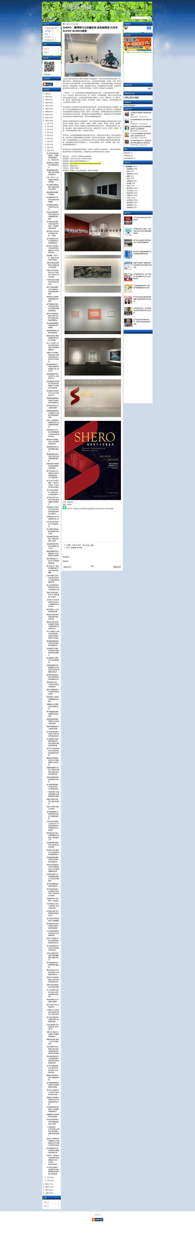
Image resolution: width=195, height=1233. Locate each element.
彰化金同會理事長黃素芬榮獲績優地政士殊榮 (53, 1122)
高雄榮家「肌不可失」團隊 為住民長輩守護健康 (53, 258)
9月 (48, 147)
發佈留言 (66, 561)
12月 (49, 1180)
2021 (47, 118)
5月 (48, 135)
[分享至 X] (90, 545)
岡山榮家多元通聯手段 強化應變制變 (53, 660)
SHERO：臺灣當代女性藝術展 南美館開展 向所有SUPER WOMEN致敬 (53, 1160)
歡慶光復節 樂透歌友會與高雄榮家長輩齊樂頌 (53, 466)
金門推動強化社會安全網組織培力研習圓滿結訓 (53, 241)
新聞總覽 (129, 166)
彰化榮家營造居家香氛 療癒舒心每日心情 (53, 546)
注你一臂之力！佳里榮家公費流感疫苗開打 (53, 180)
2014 (47, 97)
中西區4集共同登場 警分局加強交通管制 (53, 282)
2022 (47, 121)
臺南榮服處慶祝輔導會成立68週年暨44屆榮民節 (53, 643)
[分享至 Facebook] (92, 545)
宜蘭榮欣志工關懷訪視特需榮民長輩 (53, 706)
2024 (47, 1187)
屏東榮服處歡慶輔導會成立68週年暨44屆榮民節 (53, 860)
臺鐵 (46, 33)
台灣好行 (48, 37)
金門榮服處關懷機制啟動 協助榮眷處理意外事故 (53, 1085)
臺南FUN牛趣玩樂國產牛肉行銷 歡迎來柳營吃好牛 (53, 980)
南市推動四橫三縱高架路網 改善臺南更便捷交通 (53, 1150)
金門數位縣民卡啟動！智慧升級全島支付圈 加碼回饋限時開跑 (142, 231)
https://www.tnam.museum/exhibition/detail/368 (85, 163)
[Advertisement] (141, 67)
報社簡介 (53, 18)
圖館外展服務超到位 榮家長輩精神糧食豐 (53, 692)
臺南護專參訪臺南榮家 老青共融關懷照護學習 (53, 172)
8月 (48, 144)
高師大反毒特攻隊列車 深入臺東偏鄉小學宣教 (53, 595)
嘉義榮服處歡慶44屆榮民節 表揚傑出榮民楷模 (53, 721)
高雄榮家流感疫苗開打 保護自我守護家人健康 (53, 539)
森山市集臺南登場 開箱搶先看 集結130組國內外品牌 (53, 587)
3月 (48, 129)
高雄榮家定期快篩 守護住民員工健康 (53, 207)
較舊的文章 (117, 567)
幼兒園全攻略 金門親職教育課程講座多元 (53, 913)
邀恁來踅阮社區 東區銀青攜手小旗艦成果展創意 (53, 972)
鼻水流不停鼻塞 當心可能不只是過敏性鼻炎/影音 (53, 1092)
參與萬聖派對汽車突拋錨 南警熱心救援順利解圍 (53, 926)
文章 (47, 49)
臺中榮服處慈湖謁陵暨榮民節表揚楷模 (53, 714)
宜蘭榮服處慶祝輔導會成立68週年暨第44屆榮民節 (53, 400)
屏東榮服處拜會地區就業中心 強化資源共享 (53, 376)
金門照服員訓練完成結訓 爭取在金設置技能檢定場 (53, 734)
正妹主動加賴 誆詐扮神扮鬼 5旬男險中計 (53, 1027)
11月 (49, 1177)
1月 (48, 123)
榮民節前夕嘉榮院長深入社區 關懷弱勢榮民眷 (53, 442)
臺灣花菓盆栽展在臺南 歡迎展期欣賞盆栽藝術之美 (53, 677)
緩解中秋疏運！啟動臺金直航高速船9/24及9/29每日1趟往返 (142, 265)
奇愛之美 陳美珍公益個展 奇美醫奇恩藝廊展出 (53, 1034)
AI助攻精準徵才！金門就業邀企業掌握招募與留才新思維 (142, 310)
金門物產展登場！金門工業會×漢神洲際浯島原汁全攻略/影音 (142, 276)
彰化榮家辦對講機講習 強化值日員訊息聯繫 (53, 845)
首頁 (45, 18)
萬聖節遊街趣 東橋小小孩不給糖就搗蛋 (53, 1042)
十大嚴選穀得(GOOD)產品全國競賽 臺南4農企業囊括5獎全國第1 (53, 1131)
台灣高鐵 (48, 31)
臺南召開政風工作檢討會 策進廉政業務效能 (53, 561)
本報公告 (62, 18)
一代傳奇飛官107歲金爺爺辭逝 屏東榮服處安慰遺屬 (53, 794)
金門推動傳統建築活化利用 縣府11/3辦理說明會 (52, 787)
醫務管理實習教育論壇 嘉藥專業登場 (53, 1078)
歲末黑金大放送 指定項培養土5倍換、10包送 (53, 233)
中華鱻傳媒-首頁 (50, 28)
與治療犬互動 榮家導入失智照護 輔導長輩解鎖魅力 (53, 852)
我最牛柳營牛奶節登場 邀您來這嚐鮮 (53, 801)
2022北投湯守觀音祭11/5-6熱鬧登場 (53, 524)
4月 (48, 132)
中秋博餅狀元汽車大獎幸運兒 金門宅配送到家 (53, 906)
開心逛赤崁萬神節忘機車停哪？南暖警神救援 (53, 1019)
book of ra (97, 1214)
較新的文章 (67, 567)
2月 (48, 126)
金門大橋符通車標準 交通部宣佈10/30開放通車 (52, 492)
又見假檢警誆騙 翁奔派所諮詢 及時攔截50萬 (53, 933)
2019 (47, 112)
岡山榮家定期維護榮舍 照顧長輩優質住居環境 (53, 187)
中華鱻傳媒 (77, 6)
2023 (47, 1184)
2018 (47, 109)
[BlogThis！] (88, 545)
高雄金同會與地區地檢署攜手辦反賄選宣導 (53, 617)
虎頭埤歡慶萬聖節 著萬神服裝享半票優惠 (53, 325)
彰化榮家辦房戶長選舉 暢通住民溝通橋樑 (53, 200)
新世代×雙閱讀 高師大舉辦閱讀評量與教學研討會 (53, 941)
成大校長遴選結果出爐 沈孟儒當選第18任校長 (53, 948)
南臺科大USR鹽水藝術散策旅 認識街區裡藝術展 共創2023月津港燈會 (53, 357)
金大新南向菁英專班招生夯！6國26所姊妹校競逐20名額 (142, 322)
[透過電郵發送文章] (83, 545)
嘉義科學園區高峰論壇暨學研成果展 (53, 779)
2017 (47, 106)
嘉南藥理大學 (49, 39)
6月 (48, 138)
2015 (47, 100)
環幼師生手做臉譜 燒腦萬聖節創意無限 (53, 299)
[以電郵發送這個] (86, 545)
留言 (47, 52)
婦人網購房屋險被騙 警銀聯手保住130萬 (53, 531)
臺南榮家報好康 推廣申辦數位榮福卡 (53, 449)
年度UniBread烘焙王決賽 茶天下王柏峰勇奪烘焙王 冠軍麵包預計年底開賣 (53, 825)
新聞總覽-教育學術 (76, 547)
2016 (47, 103)
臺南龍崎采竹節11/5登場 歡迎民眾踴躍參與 (53, 684)
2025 (47, 1190)
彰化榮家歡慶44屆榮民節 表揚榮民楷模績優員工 (53, 1109)
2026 (47, 1193)
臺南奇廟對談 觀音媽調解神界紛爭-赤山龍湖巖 (53, 338)
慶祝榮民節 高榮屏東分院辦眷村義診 (53, 165)
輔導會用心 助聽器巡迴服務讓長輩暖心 (53, 699)
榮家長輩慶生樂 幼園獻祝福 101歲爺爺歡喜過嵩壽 (53, 553)
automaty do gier (46, 0)
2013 (47, 94)
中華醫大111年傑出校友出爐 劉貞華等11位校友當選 (53, 1012)
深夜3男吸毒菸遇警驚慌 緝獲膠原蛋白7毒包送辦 (53, 265)
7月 (48, 141)
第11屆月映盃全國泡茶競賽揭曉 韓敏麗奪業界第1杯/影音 (142, 299)
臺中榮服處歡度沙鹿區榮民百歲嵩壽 (53, 965)
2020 (47, 115)
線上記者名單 (73, 18)
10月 (49, 150)
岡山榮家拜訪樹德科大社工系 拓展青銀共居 (53, 393)
